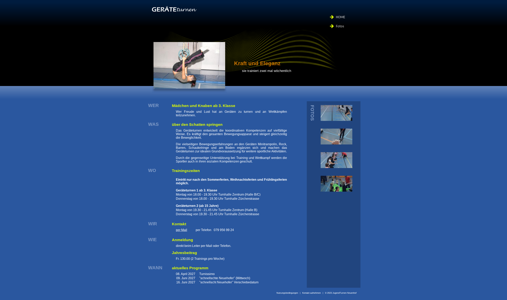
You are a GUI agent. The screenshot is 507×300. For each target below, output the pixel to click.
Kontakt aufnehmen (311, 293)
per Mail (181, 230)
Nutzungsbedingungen (287, 293)
